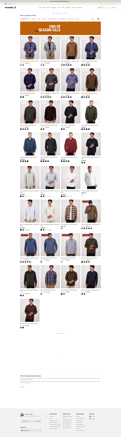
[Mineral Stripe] (30, 196)
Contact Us (51, 416)
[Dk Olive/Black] (84, 162)
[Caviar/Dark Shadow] (64, 65)
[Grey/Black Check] (89, 129)
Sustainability (79, 420)
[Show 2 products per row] (100, 18)
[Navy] (20, 97)
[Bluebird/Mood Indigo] (66, 65)
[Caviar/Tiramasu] (82, 294)
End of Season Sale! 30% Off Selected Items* (60, 1)
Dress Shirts (71, 18)
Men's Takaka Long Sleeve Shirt (68, 258)
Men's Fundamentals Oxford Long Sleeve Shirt (29, 191)
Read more (22, 386)
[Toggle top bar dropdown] (71, 1)
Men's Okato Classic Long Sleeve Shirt (90, 290)
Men (56, 13)
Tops (39, 18)
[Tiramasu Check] (61, 228)
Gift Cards (101, 3)
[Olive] (43, 129)
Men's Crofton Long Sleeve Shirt (48, 290)
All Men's (34, 18)
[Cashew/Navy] (70, 65)
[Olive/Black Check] (84, 129)
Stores (112, 3)
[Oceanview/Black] (41, 261)
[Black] (23, 97)
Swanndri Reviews (80, 424)
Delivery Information (53, 422)
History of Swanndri (80, 418)
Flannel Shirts (62, 18)
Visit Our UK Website (80, 430)
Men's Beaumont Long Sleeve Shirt (49, 258)
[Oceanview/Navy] (68, 65)
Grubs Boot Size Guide (67, 419)
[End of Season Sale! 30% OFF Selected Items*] (60, 28)
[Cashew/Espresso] (84, 65)
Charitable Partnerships (81, 426)
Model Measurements (67, 421)
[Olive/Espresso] (82, 65)
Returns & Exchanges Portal (55, 426)
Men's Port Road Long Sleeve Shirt (89, 61)
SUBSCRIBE (37, 421)
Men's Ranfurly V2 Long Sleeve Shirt (49, 125)
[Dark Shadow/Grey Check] (21, 65)
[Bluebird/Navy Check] (23, 65)
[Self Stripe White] (82, 194)
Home (53, 13)
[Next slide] (79, 19)
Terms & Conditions (53, 420)
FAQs (50, 418)
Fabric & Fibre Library (67, 423)
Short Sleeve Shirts (52, 18)
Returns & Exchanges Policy (55, 424)
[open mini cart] (115, 7)
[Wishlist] (112, 7)
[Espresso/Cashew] (61, 65)
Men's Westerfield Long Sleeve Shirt (69, 224)
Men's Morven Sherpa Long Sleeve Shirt (29, 61)
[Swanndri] (10, 8)
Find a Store (78, 428)
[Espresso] (41, 129)
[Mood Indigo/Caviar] (82, 162)
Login (115, 3)
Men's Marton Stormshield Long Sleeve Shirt (90, 158)
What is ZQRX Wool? (67, 425)
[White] (25, 196)
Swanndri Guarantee (67, 427)
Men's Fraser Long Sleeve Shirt (27, 93)
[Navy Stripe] (61, 261)
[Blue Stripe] (27, 196)
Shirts (60, 13)
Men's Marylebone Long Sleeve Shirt (89, 125)
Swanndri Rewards (53, 428)
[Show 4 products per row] (98, 18)
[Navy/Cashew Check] (41, 294)
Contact (108, 3)
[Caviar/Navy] (84, 294)
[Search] (99, 7)
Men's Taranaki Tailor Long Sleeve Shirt (70, 61)
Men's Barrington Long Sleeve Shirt (89, 190)
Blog (105, 3)
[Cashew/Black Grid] (89, 65)
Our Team (78, 416)
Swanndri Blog (79, 422)
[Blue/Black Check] (82, 129)
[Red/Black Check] (86, 129)
